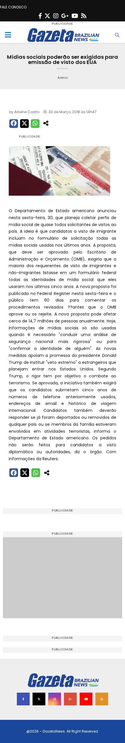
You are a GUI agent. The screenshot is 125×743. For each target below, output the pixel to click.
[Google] (65, 16)
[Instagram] (55, 16)
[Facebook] (40, 16)
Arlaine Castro (27, 111)
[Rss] (83, 16)
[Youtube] (75, 16)
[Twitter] (47, 16)
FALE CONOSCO (13, 7)
